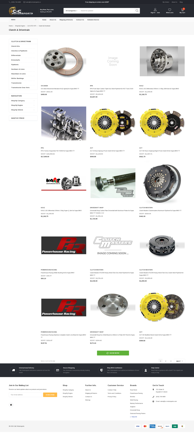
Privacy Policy (112, 396)
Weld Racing (134, 400)
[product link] (64, 61)
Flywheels (15, 64)
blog (181, 2)
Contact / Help (112, 390)
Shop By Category (18, 100)
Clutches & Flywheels (19, 51)
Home (11, 26)
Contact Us (88, 396)
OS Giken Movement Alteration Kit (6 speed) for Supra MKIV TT (60, 89)
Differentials (16, 55)
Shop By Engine (20, 26)
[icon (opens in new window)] (11, 405)
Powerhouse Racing (136, 393)
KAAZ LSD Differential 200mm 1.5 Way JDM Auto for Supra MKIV (159, 89)
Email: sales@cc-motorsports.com (166, 401)
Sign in (153, 12)
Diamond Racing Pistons (137, 413)
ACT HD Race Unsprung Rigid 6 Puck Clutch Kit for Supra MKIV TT (159, 151)
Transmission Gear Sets (20, 87)
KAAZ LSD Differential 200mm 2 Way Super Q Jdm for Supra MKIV (61, 210)
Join (158, 12)
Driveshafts (15, 60)
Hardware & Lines (18, 69)
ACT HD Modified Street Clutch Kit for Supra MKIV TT (155, 335)
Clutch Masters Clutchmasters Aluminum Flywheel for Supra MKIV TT (160, 210)
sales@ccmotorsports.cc (33, 2)
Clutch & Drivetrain (44, 26)
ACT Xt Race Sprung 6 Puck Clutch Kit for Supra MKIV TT (107, 151)
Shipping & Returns (91, 393)
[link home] (21, 11)
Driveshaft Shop (135, 410)
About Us (88, 390)
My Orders (166, 2)
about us (174, 2)
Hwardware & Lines (18, 74)
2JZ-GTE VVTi (31, 26)
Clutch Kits (15, 46)
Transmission (16, 83)
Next (178, 361)
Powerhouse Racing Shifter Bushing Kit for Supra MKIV (57, 273)
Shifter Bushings (17, 78)
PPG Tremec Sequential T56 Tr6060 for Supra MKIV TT (58, 151)
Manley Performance (136, 403)
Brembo (132, 396)
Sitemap (87, 400)
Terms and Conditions (114, 393)
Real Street (133, 390)
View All (134, 417)
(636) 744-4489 (16, 2)
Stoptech (132, 407)
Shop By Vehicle (17, 110)
